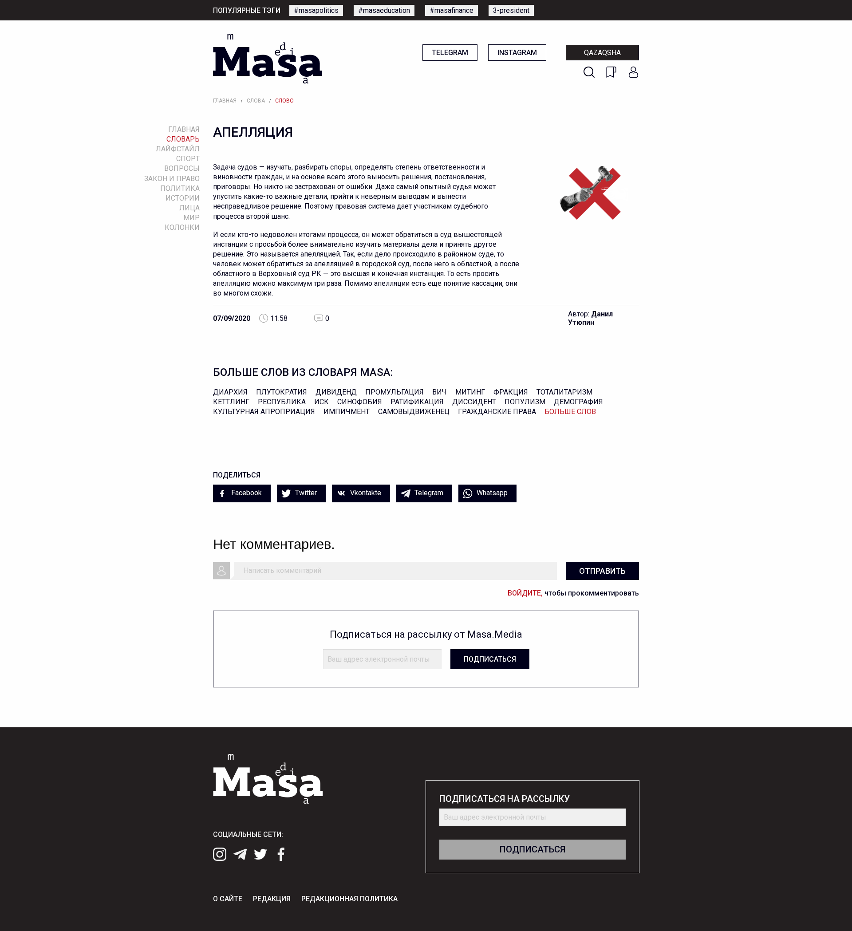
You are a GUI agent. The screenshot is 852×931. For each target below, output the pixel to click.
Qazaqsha (602, 52)
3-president (511, 10)
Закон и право (172, 178)
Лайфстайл (178, 149)
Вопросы (182, 168)
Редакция (272, 899)
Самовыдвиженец (414, 411)
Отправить (602, 571)
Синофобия (359, 402)
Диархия (230, 392)
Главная (225, 101)
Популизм (525, 402)
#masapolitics (316, 10)
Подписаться (490, 659)
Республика (282, 402)
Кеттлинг (231, 402)
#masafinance (451, 10)
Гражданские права (497, 411)
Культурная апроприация (264, 411)
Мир (191, 217)
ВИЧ (439, 392)
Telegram (450, 52)
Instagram (517, 52)
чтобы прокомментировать (573, 593)
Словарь (183, 139)
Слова (256, 101)
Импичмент (346, 411)
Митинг (470, 392)
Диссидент (474, 402)
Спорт (188, 158)
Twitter (305, 493)
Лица (189, 208)
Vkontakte (364, 493)
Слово (284, 101)
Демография (578, 402)
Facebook (245, 493)
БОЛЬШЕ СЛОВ (570, 411)
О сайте (227, 899)
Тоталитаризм (564, 392)
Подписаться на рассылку (504, 799)
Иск (321, 402)
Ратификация (417, 402)
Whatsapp (491, 493)
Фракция (510, 392)
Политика (180, 188)
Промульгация (394, 392)
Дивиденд (336, 392)
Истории (183, 198)
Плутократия (281, 392)
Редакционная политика (349, 899)
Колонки (182, 227)
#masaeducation (384, 10)
